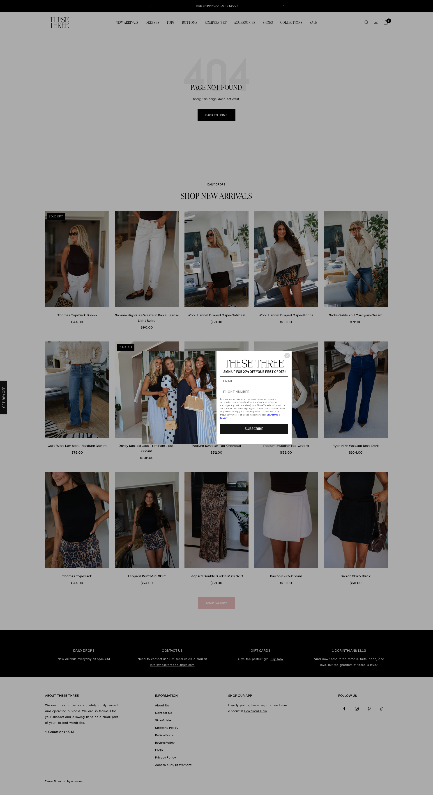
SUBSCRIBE (254, 429)
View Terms (272, 414)
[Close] (287, 355)
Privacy (224, 417)
